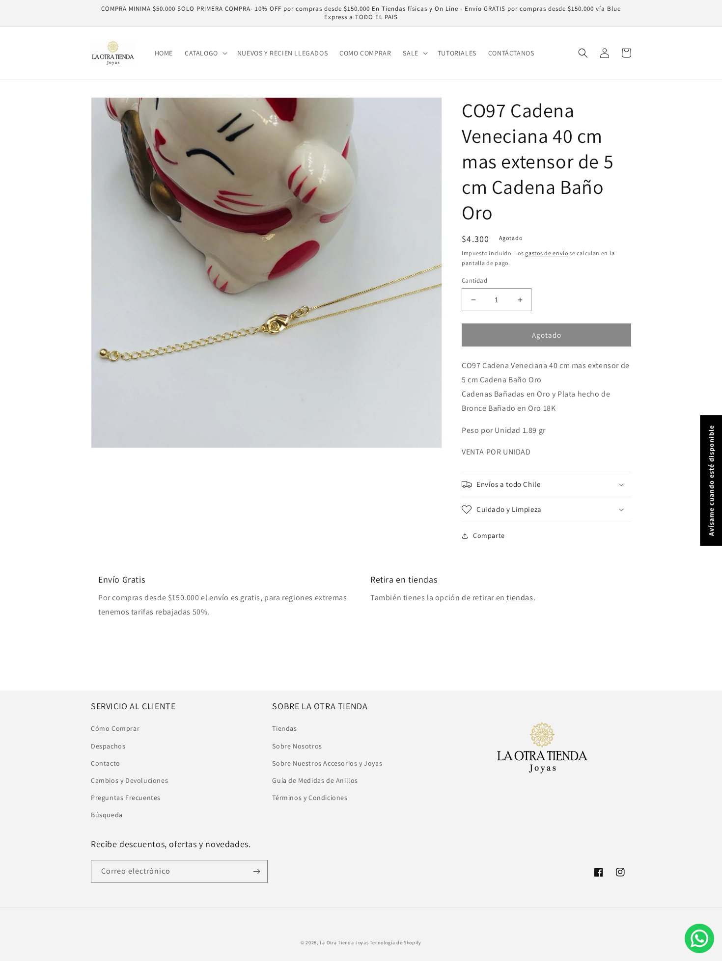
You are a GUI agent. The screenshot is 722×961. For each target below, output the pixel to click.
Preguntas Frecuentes (126, 797)
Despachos (108, 746)
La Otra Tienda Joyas (344, 942)
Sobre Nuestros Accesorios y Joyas (327, 763)
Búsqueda (107, 814)
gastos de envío (546, 253)
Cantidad (474, 280)
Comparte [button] (489, 535)
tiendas (519, 597)
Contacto (105, 763)
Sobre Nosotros (297, 746)
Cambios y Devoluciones (129, 780)
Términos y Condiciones (309, 797)
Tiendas (284, 728)
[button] (205, 53)
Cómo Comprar (115, 728)
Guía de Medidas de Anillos (315, 780)
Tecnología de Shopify (395, 942)
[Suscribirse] (256, 871)
